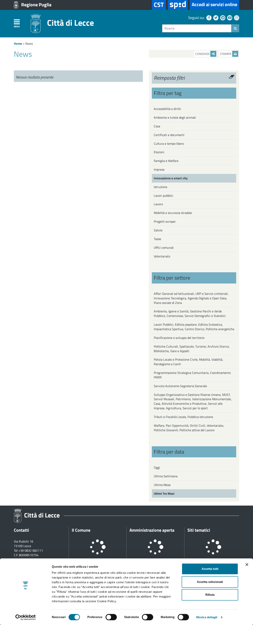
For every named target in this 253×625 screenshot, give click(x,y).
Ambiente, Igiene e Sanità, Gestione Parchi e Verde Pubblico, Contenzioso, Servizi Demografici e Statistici (190, 313)
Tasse (157, 238)
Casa (157, 126)
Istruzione (160, 186)
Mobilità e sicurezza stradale (173, 212)
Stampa (226, 53)
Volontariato (162, 256)
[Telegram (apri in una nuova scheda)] (222, 17)
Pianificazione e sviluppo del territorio (179, 337)
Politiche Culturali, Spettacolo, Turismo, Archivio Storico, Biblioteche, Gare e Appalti (192, 348)
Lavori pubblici (163, 195)
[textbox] (196, 28)
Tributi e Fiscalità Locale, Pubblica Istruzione (183, 416)
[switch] (111, 617)
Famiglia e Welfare (166, 160)
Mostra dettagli (206, 617)
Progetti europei (165, 221)
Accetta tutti (210, 568)
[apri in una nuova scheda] (178, 5)
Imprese (159, 169)
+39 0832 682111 (30, 550)
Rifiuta (209, 594)
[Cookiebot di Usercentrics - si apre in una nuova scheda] (25, 617)
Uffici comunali (164, 247)
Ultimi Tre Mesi (164, 493)
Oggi (157, 467)
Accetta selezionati (210, 581)
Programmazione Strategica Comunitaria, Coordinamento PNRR (192, 375)
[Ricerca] (235, 28)
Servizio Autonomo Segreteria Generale (180, 386)
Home (18, 43)
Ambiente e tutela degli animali (175, 117)
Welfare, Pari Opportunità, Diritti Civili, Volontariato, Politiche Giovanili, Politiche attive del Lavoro (189, 427)
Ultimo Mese (162, 484)
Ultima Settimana (165, 476)
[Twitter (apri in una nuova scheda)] (215, 17)
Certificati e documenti (169, 134)
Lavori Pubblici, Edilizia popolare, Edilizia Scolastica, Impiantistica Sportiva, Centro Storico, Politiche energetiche (194, 326)
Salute (158, 230)
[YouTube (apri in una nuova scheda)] (229, 17)
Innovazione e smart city (171, 178)
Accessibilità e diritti (167, 108)
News (29, 43)
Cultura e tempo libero (169, 143)
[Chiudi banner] (246, 564)
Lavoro (158, 204)
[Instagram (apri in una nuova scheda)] (236, 17)
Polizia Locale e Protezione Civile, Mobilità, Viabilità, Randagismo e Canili (188, 361)
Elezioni (159, 152)
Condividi (202, 53)
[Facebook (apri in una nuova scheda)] (208, 17)
